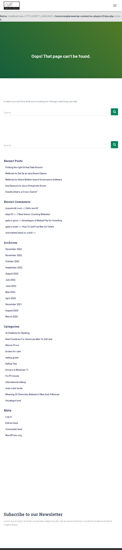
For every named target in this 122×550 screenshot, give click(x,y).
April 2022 (10, 298)
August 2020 (11, 310)
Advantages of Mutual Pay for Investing (41, 220)
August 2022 (11, 273)
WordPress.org (13, 435)
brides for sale (13, 351)
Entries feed (11, 423)
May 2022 (10, 292)
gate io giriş (11, 220)
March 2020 (11, 316)
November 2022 (13, 255)
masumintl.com (13, 208)
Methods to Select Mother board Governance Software (33, 179)
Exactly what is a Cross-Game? (21, 192)
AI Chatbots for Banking (17, 333)
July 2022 (10, 280)
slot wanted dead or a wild (19, 232)
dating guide (12, 357)
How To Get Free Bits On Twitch (38, 226)
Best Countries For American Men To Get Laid (28, 339)
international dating (15, 382)
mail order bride (14, 388)
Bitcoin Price (12, 345)
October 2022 (12, 261)
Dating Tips (11, 363)
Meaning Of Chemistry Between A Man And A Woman (32, 394)
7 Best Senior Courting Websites (33, 214)
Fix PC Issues (12, 376)
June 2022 (10, 286)
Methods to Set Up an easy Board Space (26, 173)
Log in (8, 417)
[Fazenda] (13, 6)
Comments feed (13, 429)
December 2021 (13, 304)
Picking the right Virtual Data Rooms (24, 167)
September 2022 (13, 267)
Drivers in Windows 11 (16, 370)
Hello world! (32, 208)
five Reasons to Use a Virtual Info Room (25, 186)
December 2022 (13, 249)
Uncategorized (13, 400)
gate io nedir (12, 226)
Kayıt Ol (9, 214)
